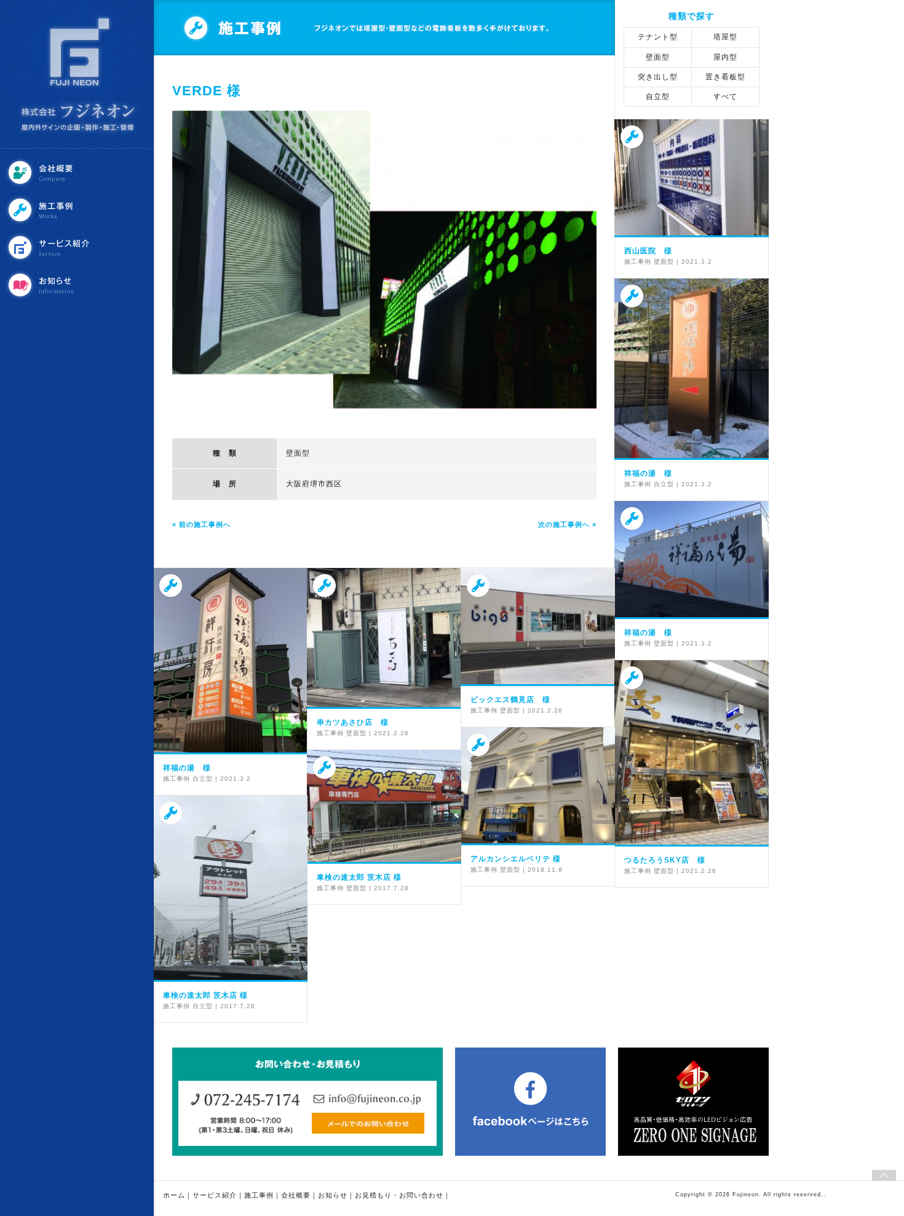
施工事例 (78, 209)
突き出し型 (658, 77)
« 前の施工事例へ (201, 524)
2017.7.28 (391, 888)
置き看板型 (725, 77)
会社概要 (78, 172)
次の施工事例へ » (567, 524)
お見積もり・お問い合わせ (399, 1195)
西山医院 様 (648, 251)
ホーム (174, 1195)
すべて (725, 96)
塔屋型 (725, 37)
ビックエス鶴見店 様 (510, 699)
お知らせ (78, 284)
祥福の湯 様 (648, 473)
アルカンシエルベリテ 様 (515, 859)
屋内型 (725, 57)
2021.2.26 (391, 733)
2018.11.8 (545, 869)
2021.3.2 (696, 261)
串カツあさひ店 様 (353, 722)
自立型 (658, 96)
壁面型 (298, 453)
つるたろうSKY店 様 (664, 860)
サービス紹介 (78, 247)
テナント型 (658, 37)
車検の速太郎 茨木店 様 (359, 877)
